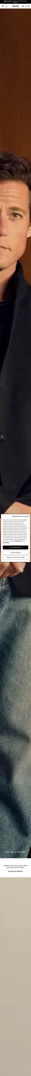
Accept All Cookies (15, 547)
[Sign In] (26, 6)
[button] (7, 6)
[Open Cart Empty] (28, 6)
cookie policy (18, 541)
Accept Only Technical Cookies (15, 557)
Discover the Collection (15, 871)
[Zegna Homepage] (15, 8)
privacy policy (6, 542)
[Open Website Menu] (3, 6)
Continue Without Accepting (20, 516)
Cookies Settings (15, 553)
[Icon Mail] (23, 6)
